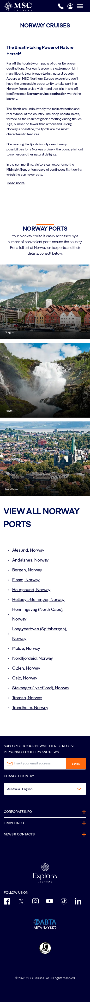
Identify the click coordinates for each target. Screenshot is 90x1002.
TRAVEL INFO (14, 823)
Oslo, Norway (24, 678)
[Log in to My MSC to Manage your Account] (70, 6)
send (76, 764)
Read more (16, 183)
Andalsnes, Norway (30, 560)
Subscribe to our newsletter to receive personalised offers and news (39, 749)
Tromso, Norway (27, 698)
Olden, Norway (26, 668)
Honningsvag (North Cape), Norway (37, 614)
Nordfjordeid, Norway (32, 658)
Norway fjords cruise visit (24, 89)
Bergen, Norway (27, 570)
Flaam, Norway (26, 580)
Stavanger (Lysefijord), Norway (40, 688)
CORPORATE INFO (18, 812)
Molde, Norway (26, 648)
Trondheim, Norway (30, 708)
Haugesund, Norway (31, 590)
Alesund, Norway (28, 550)
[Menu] (83, 6)
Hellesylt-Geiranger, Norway (38, 600)
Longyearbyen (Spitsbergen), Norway (39, 634)
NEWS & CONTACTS (19, 834)
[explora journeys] (45, 873)
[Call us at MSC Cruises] (61, 6)
